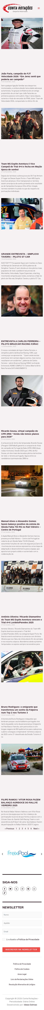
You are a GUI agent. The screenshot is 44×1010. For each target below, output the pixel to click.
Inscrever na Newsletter (21, 949)
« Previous (9, 828)
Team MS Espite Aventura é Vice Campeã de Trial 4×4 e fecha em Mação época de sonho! (21, 167)
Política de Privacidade (28, 939)
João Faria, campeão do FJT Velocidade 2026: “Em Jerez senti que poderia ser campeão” (21, 76)
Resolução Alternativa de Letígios (22, 984)
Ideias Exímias (30, 1005)
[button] (2, 854)
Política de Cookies (22, 969)
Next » (36, 828)
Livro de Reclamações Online (22, 979)
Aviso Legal (22, 974)
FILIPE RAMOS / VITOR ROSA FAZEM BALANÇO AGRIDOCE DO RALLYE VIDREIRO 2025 (20, 802)
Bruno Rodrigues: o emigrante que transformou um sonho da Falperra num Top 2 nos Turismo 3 (19, 710)
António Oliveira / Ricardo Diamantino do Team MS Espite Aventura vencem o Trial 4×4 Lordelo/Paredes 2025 (21, 620)
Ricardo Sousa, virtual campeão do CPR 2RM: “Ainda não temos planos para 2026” (20, 434)
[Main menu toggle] (39, 8)
